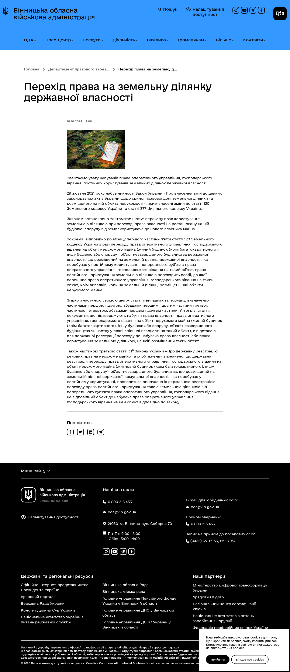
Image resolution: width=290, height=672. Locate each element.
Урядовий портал (37, 597)
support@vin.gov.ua (165, 647)
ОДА (28, 40)
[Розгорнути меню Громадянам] (205, 40)
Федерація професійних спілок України (230, 628)
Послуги (92, 40)
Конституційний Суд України (48, 610)
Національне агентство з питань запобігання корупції (223, 618)
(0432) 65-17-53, (204, 541)
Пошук (170, 9)
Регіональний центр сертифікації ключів (224, 606)
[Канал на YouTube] (244, 10)
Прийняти (218, 659)
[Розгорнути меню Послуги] (102, 40)
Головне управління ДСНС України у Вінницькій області (136, 624)
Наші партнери (209, 576)
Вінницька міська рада (123, 591)
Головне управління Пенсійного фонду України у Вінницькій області (139, 600)
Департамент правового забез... (78, 69)
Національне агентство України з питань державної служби (52, 619)
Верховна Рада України (43, 603)
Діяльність (124, 40)
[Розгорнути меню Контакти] (264, 40)
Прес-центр (58, 40)
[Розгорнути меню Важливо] (167, 40)
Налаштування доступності (208, 12)
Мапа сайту (33, 471)
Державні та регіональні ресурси (57, 576)
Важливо (156, 40)
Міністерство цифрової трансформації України (230, 587)
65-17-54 (227, 541)
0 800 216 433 (203, 524)
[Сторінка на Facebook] (261, 10)
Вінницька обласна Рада (125, 585)
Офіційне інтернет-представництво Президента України (55, 587)
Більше (223, 40)
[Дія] (280, 13)
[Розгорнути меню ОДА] (34, 40)
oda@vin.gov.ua (205, 507)
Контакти (253, 40)
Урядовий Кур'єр (208, 597)
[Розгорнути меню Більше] (232, 40)
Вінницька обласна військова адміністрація (54, 13)
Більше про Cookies (250, 659)
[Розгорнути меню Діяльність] (136, 40)
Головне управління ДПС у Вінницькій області (138, 612)
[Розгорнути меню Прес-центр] (72, 40)
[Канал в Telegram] (252, 10)
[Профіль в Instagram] (235, 10)
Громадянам (191, 40)
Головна (31, 69)
